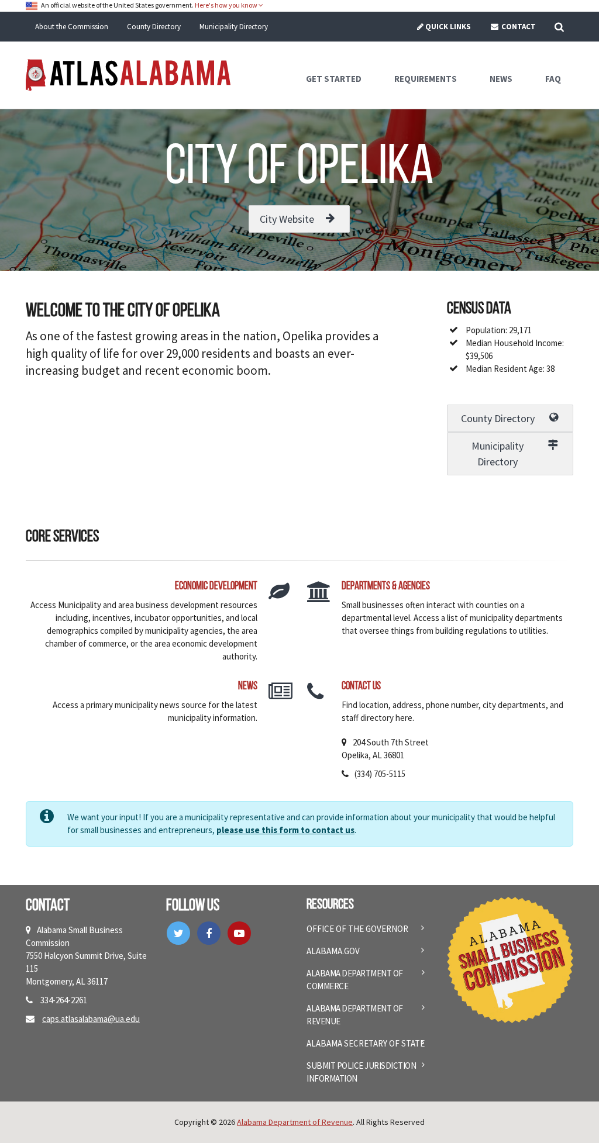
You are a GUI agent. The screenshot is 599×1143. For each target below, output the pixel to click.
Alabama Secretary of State (366, 1043)
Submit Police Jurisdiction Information (361, 1072)
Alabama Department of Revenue (355, 1015)
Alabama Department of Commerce (355, 980)
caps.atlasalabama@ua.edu (91, 1018)
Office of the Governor (357, 928)
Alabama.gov (333, 950)
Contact (518, 27)
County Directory (154, 27)
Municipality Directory (233, 27)
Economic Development (216, 586)
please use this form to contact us (285, 829)
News (247, 686)
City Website (287, 219)
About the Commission (71, 27)
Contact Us (361, 686)
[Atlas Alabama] (128, 74)
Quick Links (448, 27)
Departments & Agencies (386, 586)
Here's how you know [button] (227, 5)
